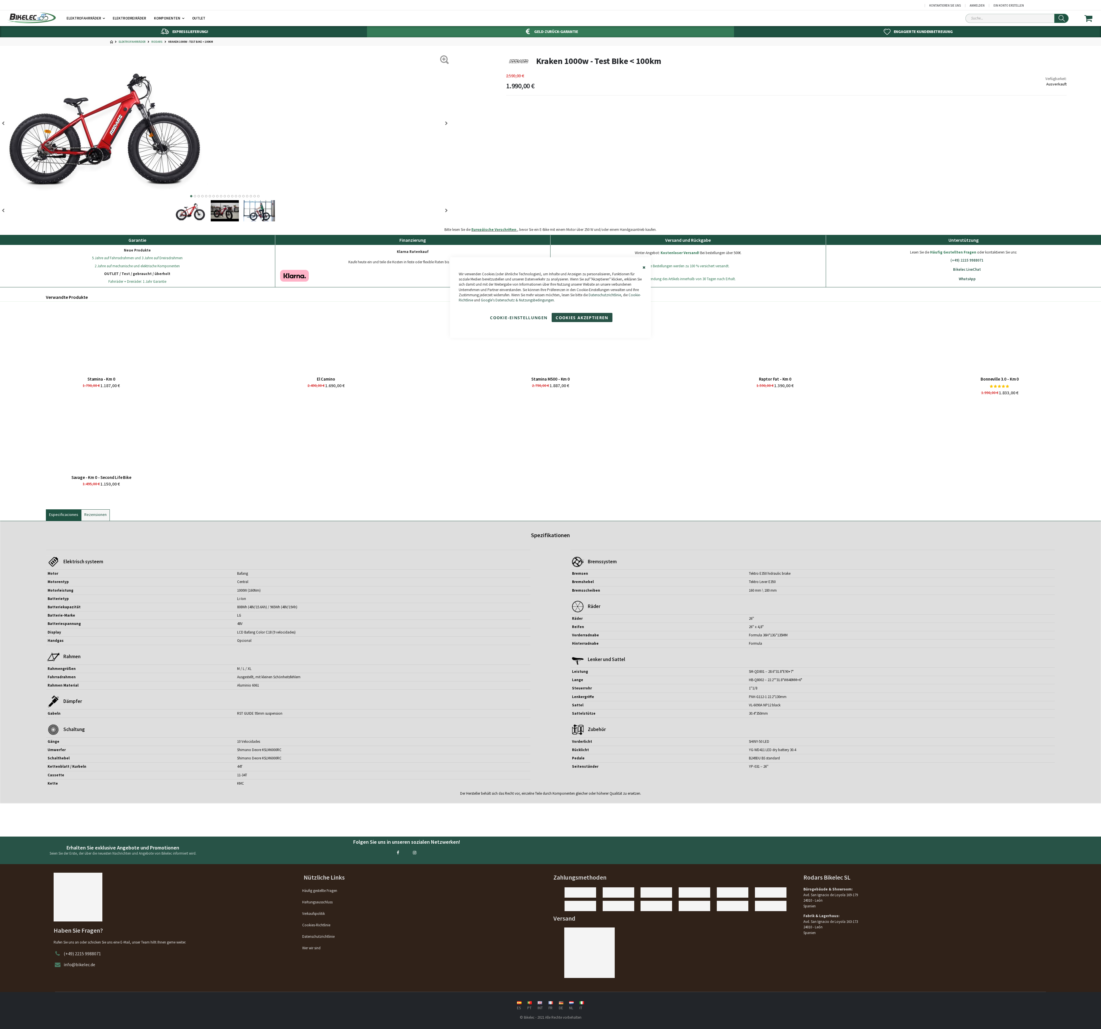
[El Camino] (326, 339)
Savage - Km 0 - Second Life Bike (101, 477)
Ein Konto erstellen (1008, 5)
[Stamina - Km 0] (101, 339)
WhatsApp (967, 278)
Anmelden (977, 5)
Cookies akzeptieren (582, 317)
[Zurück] (444, 123)
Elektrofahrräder (132, 41)
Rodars (157, 41)
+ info (542, 276)
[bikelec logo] (31, 17)
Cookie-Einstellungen (518, 317)
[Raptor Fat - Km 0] (775, 339)
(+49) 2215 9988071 (966, 260)
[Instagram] (414, 852)
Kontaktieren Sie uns (945, 5)
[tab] (63, 514)
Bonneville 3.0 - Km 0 (1000, 379)
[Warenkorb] (1092, 18)
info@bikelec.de (79, 964)
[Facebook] (398, 852)
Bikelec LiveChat (967, 269)
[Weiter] (5, 123)
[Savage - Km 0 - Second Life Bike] (101, 437)
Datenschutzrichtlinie (605, 295)
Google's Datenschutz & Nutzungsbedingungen (517, 300)
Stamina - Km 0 (101, 379)
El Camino (326, 379)
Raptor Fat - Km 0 (775, 379)
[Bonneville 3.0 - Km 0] (999, 339)
